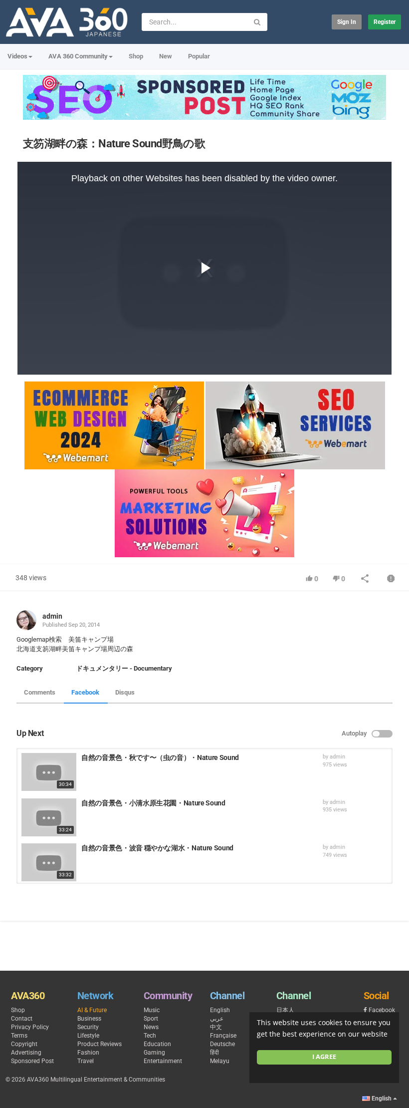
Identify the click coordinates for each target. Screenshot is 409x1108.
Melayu (219, 1061)
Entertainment (163, 1061)
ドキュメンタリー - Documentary (124, 668)
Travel (85, 1061)
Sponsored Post (32, 1061)
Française (223, 1035)
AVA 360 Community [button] (78, 56)
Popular (199, 56)
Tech (150, 1035)
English (220, 1010)
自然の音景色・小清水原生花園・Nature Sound (153, 803)
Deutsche (222, 1044)
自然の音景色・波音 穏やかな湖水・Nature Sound (157, 848)
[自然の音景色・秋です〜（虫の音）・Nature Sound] (48, 772)
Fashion (88, 1052)
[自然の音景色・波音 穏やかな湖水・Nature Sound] (48, 862)
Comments (39, 692)
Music (152, 1010)
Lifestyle (88, 1035)
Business (89, 1018)
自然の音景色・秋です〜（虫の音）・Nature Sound (160, 757)
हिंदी (214, 1052)
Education (157, 1044)
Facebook (85, 692)
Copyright (24, 1044)
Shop (136, 56)
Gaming (154, 1052)
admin (52, 616)
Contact (21, 1018)
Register (385, 21)
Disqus (125, 692)
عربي (216, 1018)
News (151, 1027)
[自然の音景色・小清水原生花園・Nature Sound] (48, 817)
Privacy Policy (30, 1027)
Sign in (346, 21)
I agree (324, 1057)
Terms (19, 1035)
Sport (151, 1018)
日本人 (285, 1010)
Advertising (26, 1052)
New (165, 56)
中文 (216, 1027)
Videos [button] (17, 56)
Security (88, 1027)
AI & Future (92, 1010)
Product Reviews (99, 1044)
